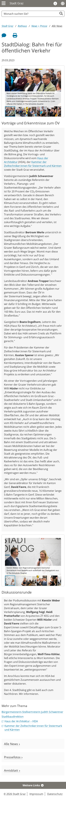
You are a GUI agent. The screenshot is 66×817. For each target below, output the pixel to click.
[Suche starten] (61, 13)
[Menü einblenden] (4, 3)
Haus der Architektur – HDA (21, 721)
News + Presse (39, 26)
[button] (58, 87)
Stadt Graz (16, 3)
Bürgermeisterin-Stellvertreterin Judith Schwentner (32, 712)
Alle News (57, 26)
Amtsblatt (11, 770)
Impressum (36, 794)
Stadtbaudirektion (13, 716)
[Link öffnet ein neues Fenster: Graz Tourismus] (55, 4)
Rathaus (22, 26)
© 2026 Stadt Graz (14, 794)
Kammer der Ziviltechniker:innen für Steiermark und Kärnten (33, 164)
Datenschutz (54, 794)
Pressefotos (12, 757)
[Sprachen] (62, 3)
